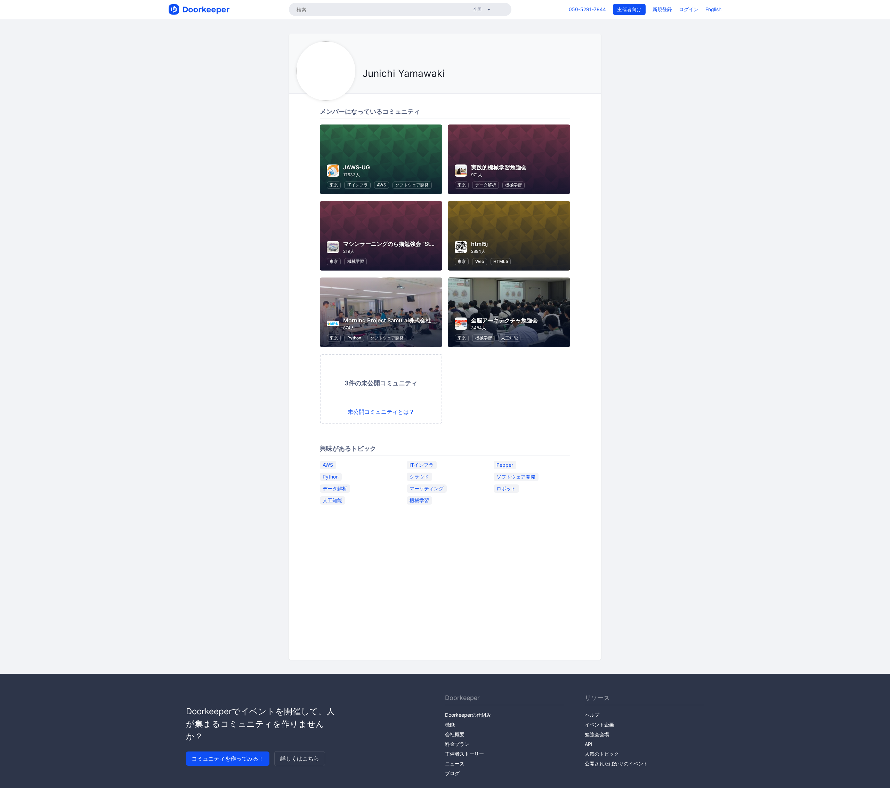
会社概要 (454, 734)
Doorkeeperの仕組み (468, 715)
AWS (381, 184)
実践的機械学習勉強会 (499, 167)
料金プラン (457, 744)
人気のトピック (602, 754)
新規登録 (662, 9)
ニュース (454, 763)
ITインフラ (357, 184)
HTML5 (500, 261)
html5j (479, 243)
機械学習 (513, 184)
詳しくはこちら (299, 758)
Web (479, 261)
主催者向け (629, 9)
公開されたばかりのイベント (616, 763)
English (713, 9)
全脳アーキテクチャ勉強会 (504, 320)
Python (354, 337)
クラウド (419, 477)
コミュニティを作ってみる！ (228, 758)
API (588, 744)
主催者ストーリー (464, 754)
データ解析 (485, 184)
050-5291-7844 (587, 9)
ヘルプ (592, 715)
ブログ (452, 773)
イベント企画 (599, 724)
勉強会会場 (597, 734)
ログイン (688, 9)
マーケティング (427, 488)
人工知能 (509, 337)
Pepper (504, 465)
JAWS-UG (356, 167)
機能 (450, 724)
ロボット (506, 488)
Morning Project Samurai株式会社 (387, 320)
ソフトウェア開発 (412, 184)
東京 (334, 184)
